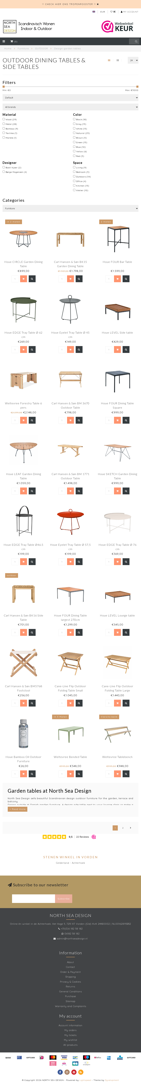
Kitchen (82, 185)
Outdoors (83, 176)
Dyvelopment (112, 1080)
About (70, 962)
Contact (70, 967)
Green (81, 142)
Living (81, 167)
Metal (11, 124)
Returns (70, 986)
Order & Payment (70, 972)
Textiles (11, 133)
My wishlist (70, 1040)
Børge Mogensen (16, 172)
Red (80, 156)
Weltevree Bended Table (70, 756)
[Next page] (130, 828)
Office (81, 181)
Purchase (70, 996)
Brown (81, 137)
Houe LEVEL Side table (117, 332)
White (81, 128)
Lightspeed (85, 1080)
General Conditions (70, 991)
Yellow (81, 151)
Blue (81, 147)
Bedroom (83, 172)
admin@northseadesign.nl (72, 938)
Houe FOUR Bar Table (117, 261)
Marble (11, 137)
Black (81, 119)
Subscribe (64, 898)
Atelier (82, 190)
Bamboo (12, 128)
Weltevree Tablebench (117, 756)
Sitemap (70, 1001)
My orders (70, 1030)
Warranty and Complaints (70, 1006)
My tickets (70, 1035)
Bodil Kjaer (13, 167)
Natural (83, 133)
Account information (70, 1025)
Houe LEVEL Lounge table (117, 615)
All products (70, 1045)
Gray (81, 124)
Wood (11, 119)
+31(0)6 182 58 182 (72, 928)
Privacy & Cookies (70, 981)
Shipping (70, 976)
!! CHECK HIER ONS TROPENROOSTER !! (69, 4)
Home (8, 48)
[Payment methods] (8, 1057)
